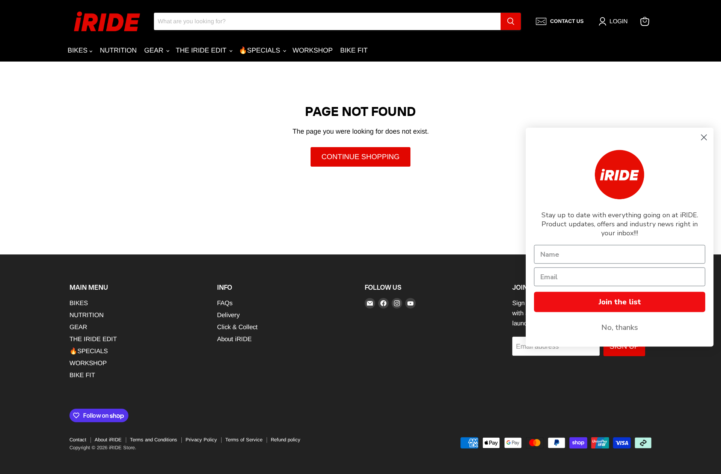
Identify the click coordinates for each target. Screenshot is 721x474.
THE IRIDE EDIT (202, 50)
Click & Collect (237, 327)
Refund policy (285, 439)
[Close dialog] (703, 137)
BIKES (78, 50)
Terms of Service (243, 439)
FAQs (224, 303)
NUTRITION (118, 50)
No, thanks (619, 327)
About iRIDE (234, 339)
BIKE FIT (354, 50)
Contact (77, 439)
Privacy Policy (201, 439)
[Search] (511, 21)
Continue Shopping (360, 157)
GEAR (154, 50)
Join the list (620, 301)
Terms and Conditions (153, 439)
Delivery (228, 315)
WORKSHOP (313, 50)
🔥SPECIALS (260, 50)
